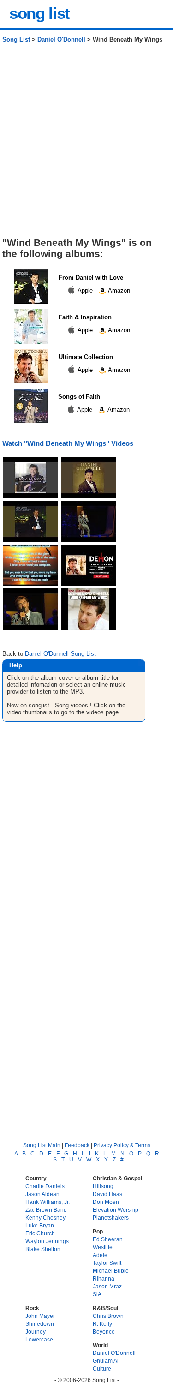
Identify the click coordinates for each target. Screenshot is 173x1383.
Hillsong (103, 1186)
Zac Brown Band (46, 1210)
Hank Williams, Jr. (47, 1202)
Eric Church (40, 1233)
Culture (102, 1368)
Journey (35, 1332)
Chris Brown (108, 1316)
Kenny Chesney (45, 1218)
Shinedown (39, 1324)
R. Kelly (102, 1324)
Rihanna (103, 1278)
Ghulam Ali (106, 1361)
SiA (97, 1294)
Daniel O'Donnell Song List (60, 653)
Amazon (118, 290)
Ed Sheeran (108, 1239)
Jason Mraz (107, 1286)
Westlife (103, 1247)
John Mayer (40, 1316)
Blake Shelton (42, 1249)
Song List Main (41, 1145)
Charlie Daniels (45, 1186)
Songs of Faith (79, 396)
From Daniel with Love (91, 277)
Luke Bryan (39, 1225)
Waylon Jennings (47, 1241)
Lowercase (39, 1339)
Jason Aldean (42, 1194)
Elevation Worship (115, 1210)
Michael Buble (111, 1271)
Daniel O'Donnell (61, 39)
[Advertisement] (86, 143)
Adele (100, 1255)
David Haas (107, 1194)
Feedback (77, 1145)
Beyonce (104, 1332)
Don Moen (106, 1202)
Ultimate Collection (86, 356)
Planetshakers (111, 1218)
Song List (16, 39)
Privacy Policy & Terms (122, 1145)
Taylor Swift (107, 1263)
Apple (85, 290)
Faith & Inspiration (85, 317)
